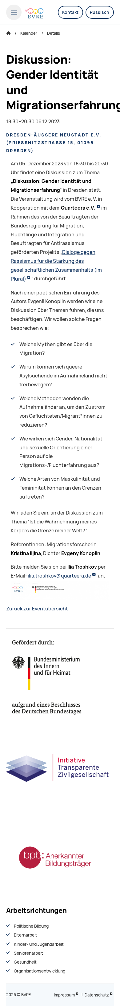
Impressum (64, 995)
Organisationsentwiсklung (39, 971)
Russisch (99, 12)
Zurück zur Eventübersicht (37, 609)
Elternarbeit (25, 935)
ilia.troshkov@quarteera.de (59, 576)
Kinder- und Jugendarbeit (39, 944)
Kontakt (70, 12)
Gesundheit (25, 962)
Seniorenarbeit (28, 953)
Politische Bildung (31, 926)
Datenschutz (97, 995)
